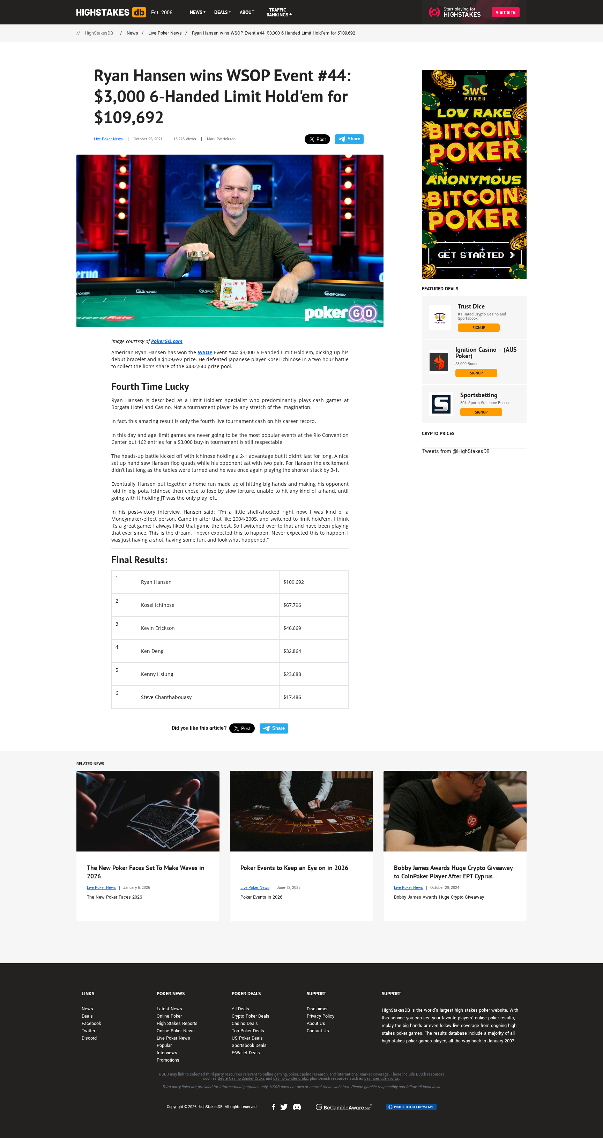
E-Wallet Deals (246, 1052)
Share (354, 138)
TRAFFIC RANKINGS (277, 12)
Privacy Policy (320, 1016)
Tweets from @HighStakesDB (456, 451)
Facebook (91, 1023)
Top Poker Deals (248, 1030)
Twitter (88, 1030)
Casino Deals (245, 1023)
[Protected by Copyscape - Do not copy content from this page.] (411, 1107)
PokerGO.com (167, 341)
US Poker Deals (247, 1038)
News (87, 1008)
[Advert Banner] (474, 174)
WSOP (205, 352)
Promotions (168, 1060)
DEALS (221, 12)
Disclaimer (317, 1008)
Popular (164, 1045)
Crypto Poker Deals (250, 1016)
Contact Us (318, 1030)
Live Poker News (108, 139)
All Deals (240, 1008)
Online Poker (169, 1016)
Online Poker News (176, 1030)
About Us (316, 1023)
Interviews (167, 1052)
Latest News (169, 1008)
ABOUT (247, 12)
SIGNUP (478, 327)
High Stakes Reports (177, 1023)
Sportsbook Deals (249, 1045)
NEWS (196, 12)
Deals (87, 1016)
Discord (89, 1038)
